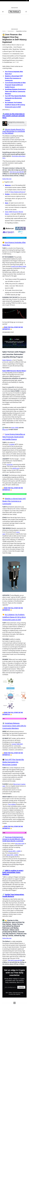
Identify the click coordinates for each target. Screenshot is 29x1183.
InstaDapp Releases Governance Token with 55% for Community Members (14, 725)
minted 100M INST (17, 744)
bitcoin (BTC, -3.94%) (14, 851)
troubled (11, 444)
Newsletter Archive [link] (21, 31)
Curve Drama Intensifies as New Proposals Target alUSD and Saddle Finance (13, 436)
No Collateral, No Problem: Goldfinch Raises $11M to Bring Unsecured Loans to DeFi (14, 617)
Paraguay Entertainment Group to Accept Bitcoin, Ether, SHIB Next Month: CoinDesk (13, 839)
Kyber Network (7, 360)
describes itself (19, 843)
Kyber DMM (14, 427)
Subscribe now (6, 179)
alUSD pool (15, 468)
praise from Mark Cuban (18, 266)
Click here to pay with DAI (17, 172)
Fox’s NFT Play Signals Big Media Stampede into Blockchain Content (13, 762)
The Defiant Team (8, 62)
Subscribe (21, 987)
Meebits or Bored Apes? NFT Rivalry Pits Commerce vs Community (14, 501)
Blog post (5, 429)
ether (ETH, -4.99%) (12, 855)
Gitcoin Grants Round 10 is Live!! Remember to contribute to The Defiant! (13, 131)
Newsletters (11, 31)
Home (4, 31)
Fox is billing (12, 804)
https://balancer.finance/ (17, 192)
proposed (10, 464)
